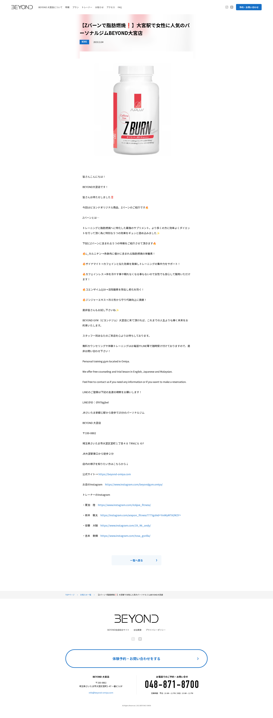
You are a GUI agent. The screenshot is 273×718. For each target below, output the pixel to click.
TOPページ (70, 594)
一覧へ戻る (136, 560)
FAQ (120, 7)
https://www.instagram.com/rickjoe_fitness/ (124, 505)
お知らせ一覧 (85, 594)
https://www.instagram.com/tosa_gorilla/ (125, 535)
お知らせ (99, 7)
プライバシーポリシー (156, 629)
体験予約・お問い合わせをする (136, 658)
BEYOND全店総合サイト (118, 629)
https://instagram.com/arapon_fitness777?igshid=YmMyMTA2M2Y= (140, 515)
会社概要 (137, 629)
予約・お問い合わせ (248, 7)
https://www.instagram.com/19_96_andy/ (125, 525)
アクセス (110, 7)
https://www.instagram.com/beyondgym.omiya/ (134, 484)
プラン (75, 7)
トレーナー (87, 7)
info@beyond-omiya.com (101, 692)
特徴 (67, 7)
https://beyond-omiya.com (114, 474)
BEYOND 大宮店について (50, 7)
